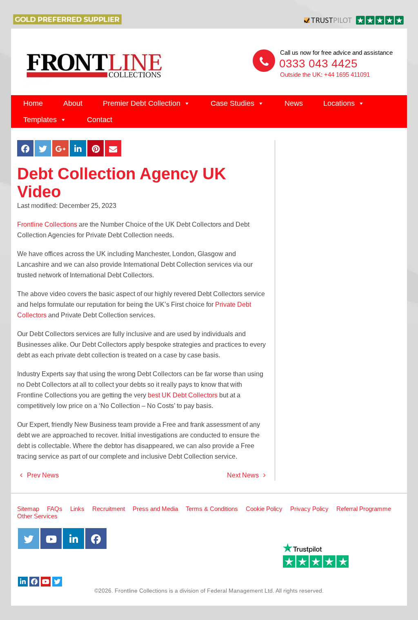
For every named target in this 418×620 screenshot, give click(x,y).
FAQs (54, 508)
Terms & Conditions (212, 508)
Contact (99, 120)
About (72, 103)
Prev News (42, 475)
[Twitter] (57, 582)
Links (77, 508)
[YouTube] (46, 582)
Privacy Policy (309, 508)
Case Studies (232, 103)
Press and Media (155, 508)
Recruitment (108, 508)
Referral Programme (363, 508)
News (294, 103)
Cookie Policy (264, 508)
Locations (339, 103)
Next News (243, 475)
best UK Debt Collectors (183, 395)
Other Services (37, 516)
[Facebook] (34, 582)
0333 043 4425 (318, 63)
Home (33, 103)
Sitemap (28, 508)
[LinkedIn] (23, 582)
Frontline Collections (47, 224)
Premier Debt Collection (141, 103)
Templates (40, 120)
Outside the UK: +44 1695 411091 (325, 74)
